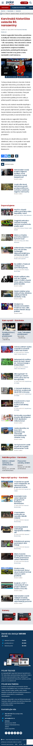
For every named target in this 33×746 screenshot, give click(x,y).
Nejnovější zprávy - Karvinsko (14, 477)
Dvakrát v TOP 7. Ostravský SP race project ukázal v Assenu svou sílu (21, 586)
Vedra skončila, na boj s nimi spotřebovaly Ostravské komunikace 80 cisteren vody (21, 432)
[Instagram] (9, 733)
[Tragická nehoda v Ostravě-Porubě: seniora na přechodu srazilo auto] (7, 223)
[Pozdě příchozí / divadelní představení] (8, 327)
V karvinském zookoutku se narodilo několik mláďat (20, 515)
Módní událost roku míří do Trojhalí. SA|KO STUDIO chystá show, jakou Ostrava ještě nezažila (22, 280)
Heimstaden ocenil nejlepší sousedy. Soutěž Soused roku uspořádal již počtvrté (23, 598)
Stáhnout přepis (11, 77)
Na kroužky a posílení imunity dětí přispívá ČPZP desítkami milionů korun (22, 418)
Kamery (5, 610)
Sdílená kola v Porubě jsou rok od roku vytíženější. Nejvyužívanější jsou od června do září (22, 251)
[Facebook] (6, 733)
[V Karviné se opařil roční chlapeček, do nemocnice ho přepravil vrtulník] (7, 484)
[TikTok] (15, 733)
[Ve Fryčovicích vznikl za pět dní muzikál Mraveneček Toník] (7, 447)
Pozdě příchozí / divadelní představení (8, 334)
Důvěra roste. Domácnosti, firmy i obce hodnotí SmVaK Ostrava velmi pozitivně (22, 572)
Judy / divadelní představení (24, 333)
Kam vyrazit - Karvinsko (13, 320)
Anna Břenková (21, 368)
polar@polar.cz (10, 718)
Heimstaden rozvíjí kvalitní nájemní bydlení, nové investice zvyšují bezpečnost (21, 173)
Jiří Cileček (16, 383)
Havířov (21, 215)
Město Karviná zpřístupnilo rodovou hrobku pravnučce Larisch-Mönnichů (22, 557)
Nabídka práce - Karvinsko (14, 457)
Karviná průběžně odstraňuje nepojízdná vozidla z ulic (22, 530)
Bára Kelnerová (27, 215)
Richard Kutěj (17, 507)
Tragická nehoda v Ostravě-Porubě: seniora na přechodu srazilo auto (22, 223)
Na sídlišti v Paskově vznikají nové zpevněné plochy (22, 266)
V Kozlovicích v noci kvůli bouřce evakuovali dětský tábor (22, 404)
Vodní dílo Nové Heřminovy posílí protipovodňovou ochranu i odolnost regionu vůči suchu (21, 188)
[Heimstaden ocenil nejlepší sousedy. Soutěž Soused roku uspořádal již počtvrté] (7, 598)
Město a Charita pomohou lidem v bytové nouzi (21, 237)
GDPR (16, 744)
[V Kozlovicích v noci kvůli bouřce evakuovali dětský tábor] (7, 403)
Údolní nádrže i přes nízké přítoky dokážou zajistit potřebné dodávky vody (23, 294)
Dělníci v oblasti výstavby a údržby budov (8, 463)
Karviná (18, 11)
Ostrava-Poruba (24, 228)
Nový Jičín (22, 240)
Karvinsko (5, 8)
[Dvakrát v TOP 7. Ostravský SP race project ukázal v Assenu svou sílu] (7, 585)
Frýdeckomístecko (19, 8)
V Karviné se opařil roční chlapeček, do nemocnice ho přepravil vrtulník (22, 484)
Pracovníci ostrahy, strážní (24, 462)
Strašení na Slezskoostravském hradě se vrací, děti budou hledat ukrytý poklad (22, 307)
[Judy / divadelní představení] (24, 327)
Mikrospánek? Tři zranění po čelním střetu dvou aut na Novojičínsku (21, 377)
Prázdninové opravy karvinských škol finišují (22, 543)
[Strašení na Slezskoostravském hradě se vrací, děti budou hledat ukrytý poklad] (7, 306)
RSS (21, 744)
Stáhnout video (24, 77)
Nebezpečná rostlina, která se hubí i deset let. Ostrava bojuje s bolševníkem (22, 362)
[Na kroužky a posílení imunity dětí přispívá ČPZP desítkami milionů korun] (7, 417)
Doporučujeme (7, 205)
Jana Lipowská (21, 258)
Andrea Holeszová (22, 354)
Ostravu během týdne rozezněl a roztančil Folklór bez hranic (23, 349)
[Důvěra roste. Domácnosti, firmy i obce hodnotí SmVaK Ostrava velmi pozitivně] (7, 571)
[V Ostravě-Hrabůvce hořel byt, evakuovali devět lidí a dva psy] (7, 390)
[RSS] (18, 733)
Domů (3, 11)
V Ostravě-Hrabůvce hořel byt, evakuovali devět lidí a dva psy (22, 390)
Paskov (26, 269)
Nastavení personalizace (7, 744)
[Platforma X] (12, 733)
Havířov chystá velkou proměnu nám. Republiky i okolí (23, 211)
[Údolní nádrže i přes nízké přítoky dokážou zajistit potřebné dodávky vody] (7, 293)
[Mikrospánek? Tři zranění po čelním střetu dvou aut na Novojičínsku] (7, 376)
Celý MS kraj (28, 381)
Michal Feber (17, 271)
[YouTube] (21, 733)
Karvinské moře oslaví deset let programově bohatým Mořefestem (20, 500)
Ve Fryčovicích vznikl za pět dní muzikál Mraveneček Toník (22, 446)
